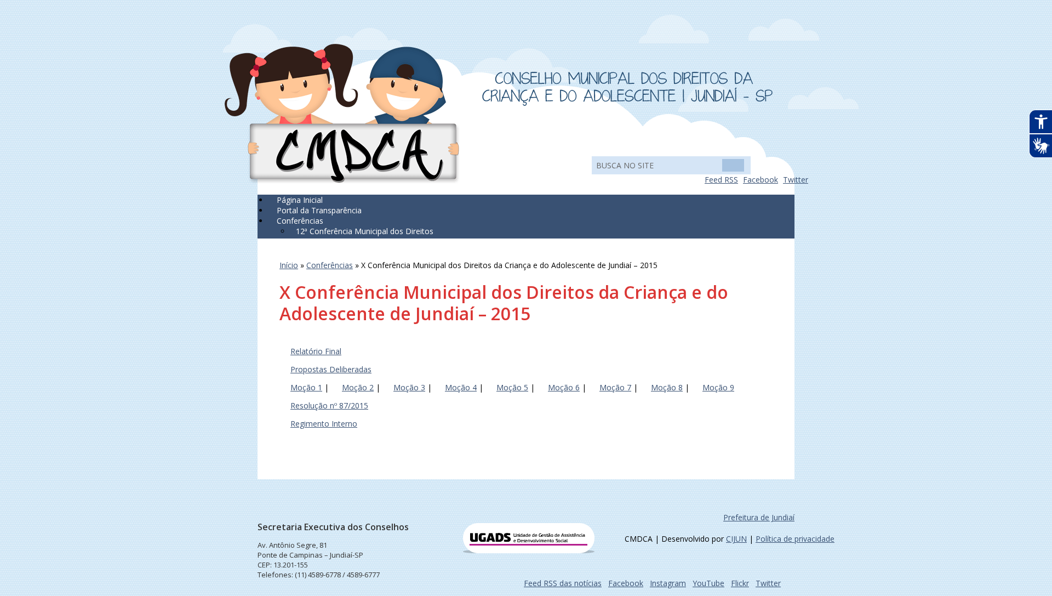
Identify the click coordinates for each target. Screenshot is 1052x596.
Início (288, 265)
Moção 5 (512, 387)
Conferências (329, 265)
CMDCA (342, 114)
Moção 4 (461, 387)
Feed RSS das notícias (563, 583)
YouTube (708, 583)
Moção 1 (306, 387)
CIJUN (736, 538)
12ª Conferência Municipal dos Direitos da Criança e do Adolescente (361, 236)
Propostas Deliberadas (330, 369)
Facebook (760, 179)
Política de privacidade (795, 538)
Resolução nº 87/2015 (329, 405)
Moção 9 (718, 387)
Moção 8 (667, 387)
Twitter (795, 179)
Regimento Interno (323, 423)
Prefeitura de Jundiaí (758, 517)
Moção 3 (409, 387)
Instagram (668, 583)
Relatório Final (315, 351)
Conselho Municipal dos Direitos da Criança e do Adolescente (627, 89)
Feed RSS (721, 179)
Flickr (740, 583)
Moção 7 (615, 387)
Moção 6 (564, 387)
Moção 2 (358, 387)
